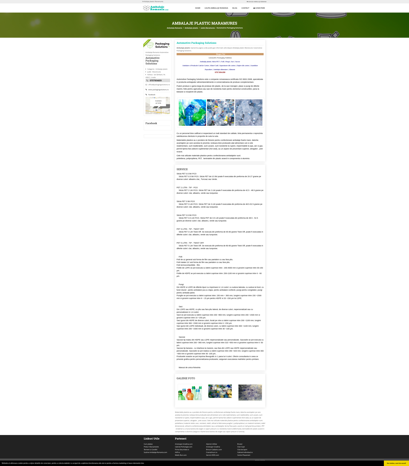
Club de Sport (242, 449)
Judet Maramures (208, 28)
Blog (234, 8)
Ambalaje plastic (191, 28)
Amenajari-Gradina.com (184, 444)
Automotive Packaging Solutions (196, 43)
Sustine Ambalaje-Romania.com (155, 452)
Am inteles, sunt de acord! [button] (396, 463)
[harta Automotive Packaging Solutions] (157, 105)
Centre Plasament (243, 455)
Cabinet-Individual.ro (245, 452)
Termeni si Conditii (150, 449)
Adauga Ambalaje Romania (257, 2)
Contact (245, 8)
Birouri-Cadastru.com (214, 449)
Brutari (239, 444)
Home (197, 8)
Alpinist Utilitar (211, 444)
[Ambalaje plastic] (157, 45)
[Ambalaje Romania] (156, 8)
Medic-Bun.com (181, 455)
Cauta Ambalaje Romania (216, 8)
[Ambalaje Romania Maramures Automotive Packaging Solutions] (190, 393)
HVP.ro (177, 452)
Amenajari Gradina (213, 447)
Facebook (151, 94)
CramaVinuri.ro (211, 452)
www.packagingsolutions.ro (158, 89)
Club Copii (241, 447)
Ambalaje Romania (174, 28)
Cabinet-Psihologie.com (183, 447)
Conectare (260, 8)
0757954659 (156, 80)
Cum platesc (148, 444)
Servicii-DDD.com (212, 455)
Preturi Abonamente (151, 447)
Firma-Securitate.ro (182, 449)
